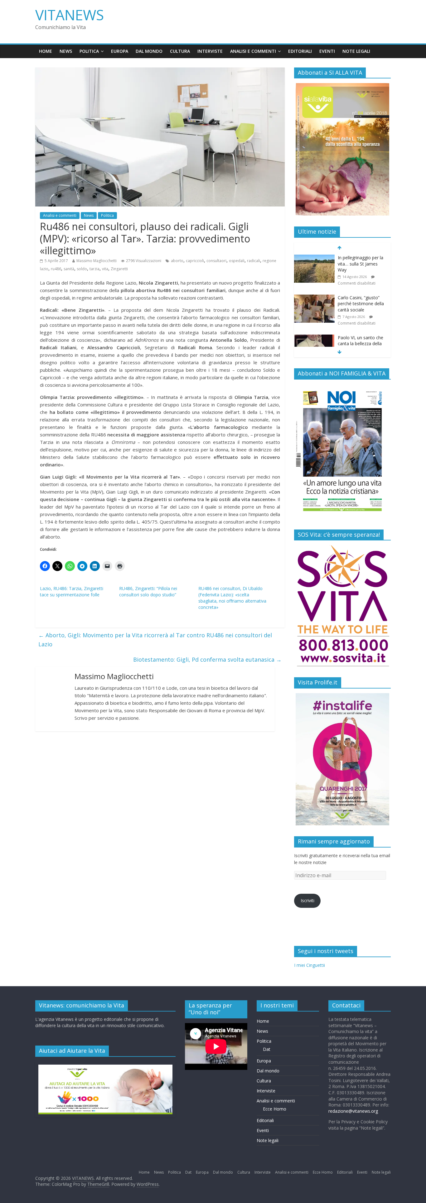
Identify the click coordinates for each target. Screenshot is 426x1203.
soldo (82, 268)
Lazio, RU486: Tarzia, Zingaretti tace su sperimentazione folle (71, 591)
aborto (177, 260)
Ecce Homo (274, 1109)
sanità (69, 268)
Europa (119, 51)
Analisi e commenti (253, 51)
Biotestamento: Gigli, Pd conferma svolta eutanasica (207, 659)
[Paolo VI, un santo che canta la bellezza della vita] (314, 338)
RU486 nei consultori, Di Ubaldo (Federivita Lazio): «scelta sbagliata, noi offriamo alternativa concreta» (232, 597)
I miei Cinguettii (309, 965)
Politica (89, 51)
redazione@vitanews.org (353, 1111)
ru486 (56, 268)
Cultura (180, 51)
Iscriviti (307, 900)
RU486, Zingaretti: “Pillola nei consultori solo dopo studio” (148, 591)
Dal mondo (149, 51)
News (66, 51)
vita (105, 268)
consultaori (216, 260)
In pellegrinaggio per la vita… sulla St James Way (360, 264)
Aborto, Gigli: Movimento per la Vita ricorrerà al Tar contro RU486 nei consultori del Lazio (155, 639)
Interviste (210, 51)
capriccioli (195, 260)
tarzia (94, 268)
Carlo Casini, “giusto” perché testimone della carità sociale (361, 304)
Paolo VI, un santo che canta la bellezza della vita (360, 344)
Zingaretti (119, 268)
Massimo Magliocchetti (96, 260)
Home (45, 51)
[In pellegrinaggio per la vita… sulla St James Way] (314, 258)
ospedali (236, 260)
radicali (253, 260)
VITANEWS (69, 14)
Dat (266, 1049)
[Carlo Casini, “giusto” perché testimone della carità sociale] (314, 298)
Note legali (356, 51)
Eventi (327, 51)
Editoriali (300, 51)
